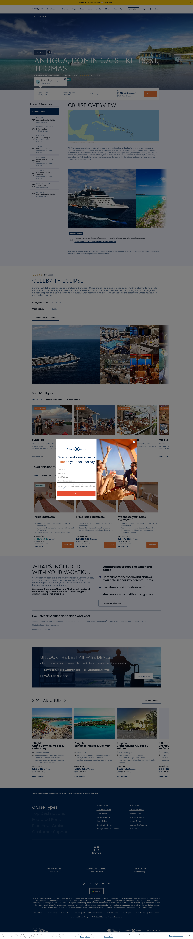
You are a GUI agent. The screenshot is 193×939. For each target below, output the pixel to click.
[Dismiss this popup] (134, 441)
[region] (96, 935)
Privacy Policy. (64, 488)
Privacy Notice (85, 937)
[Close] (190, 935)
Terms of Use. (108, 937)
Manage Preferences (176, 936)
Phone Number (62, 481)
